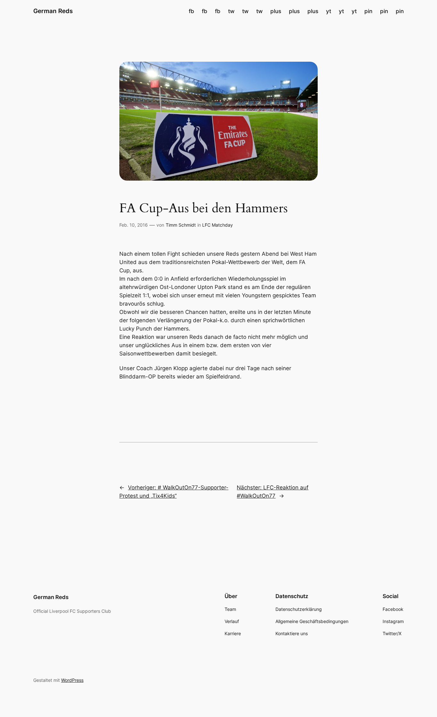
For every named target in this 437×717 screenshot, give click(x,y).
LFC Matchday (217, 225)
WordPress (72, 680)
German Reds (53, 11)
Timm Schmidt (181, 225)
